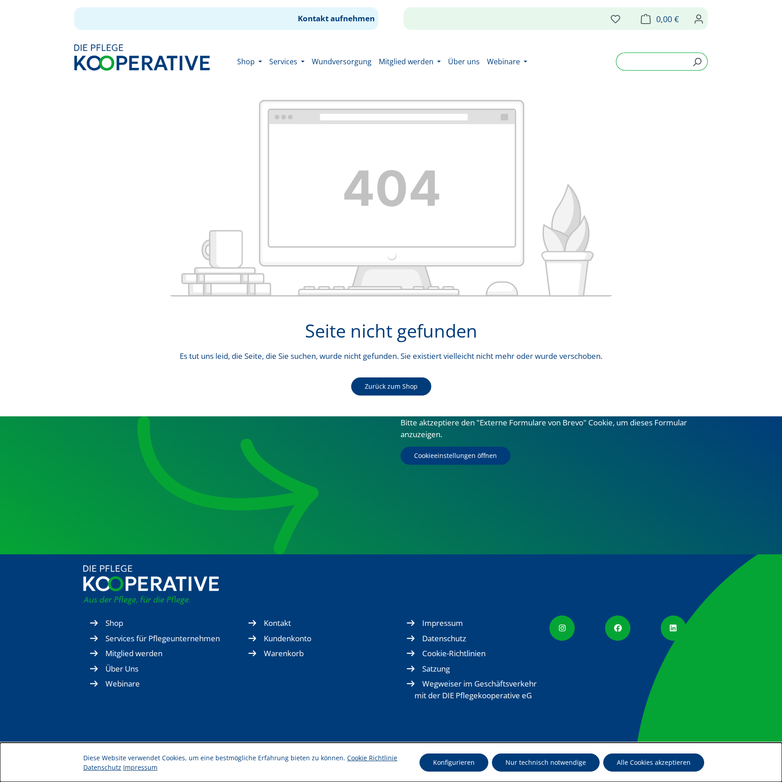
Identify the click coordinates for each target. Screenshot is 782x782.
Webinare (122, 683)
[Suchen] (697, 61)
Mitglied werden (133, 653)
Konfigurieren (454, 762)
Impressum (442, 623)
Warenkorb (284, 653)
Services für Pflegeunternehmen (162, 638)
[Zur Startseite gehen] (142, 57)
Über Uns (121, 668)
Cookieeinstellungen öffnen (455, 455)
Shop (114, 623)
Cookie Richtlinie (372, 757)
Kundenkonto (287, 638)
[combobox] (651, 61)
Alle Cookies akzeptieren (654, 762)
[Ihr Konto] (698, 18)
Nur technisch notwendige (545, 762)
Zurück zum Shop (391, 386)
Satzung (436, 668)
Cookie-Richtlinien (454, 653)
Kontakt (277, 623)
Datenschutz (444, 638)
